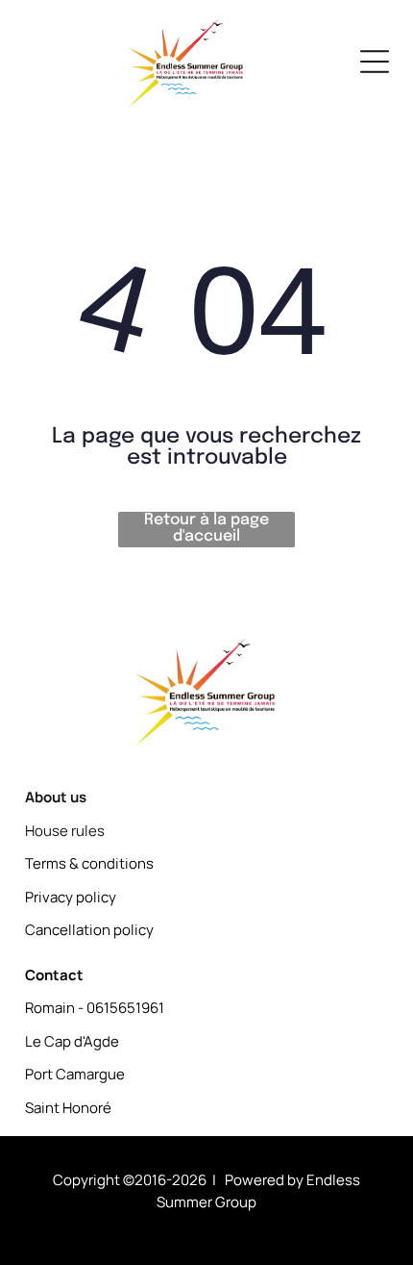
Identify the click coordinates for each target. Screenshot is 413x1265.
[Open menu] (374, 61)
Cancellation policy (89, 930)
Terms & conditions (89, 863)
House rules (65, 831)
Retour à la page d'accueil (206, 528)
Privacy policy (70, 897)
